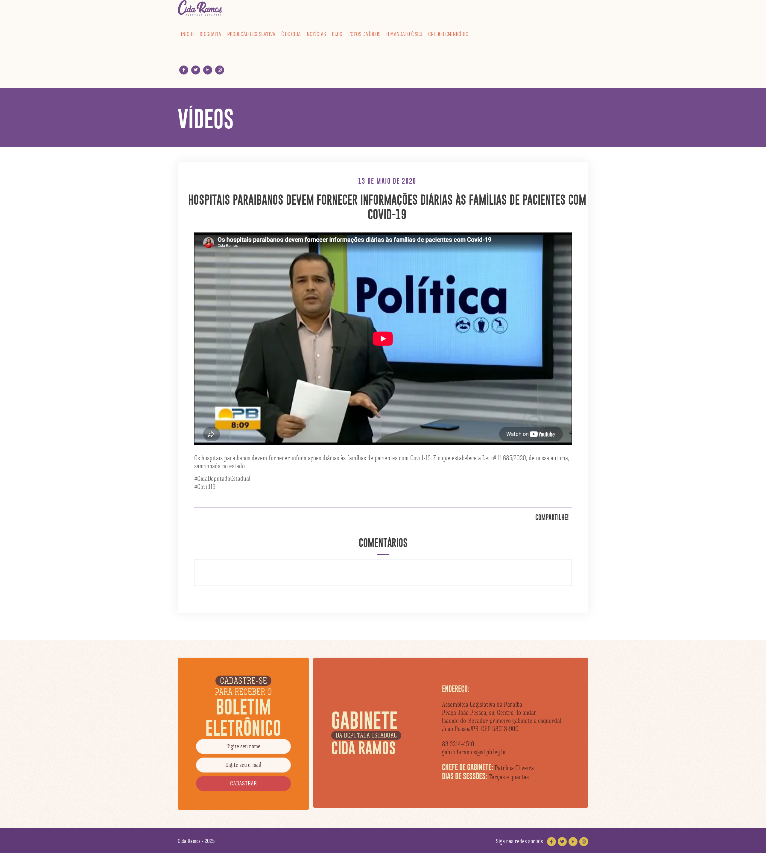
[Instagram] (220, 70)
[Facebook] (184, 70)
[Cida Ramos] (200, 8)
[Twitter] (196, 70)
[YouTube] (208, 70)
